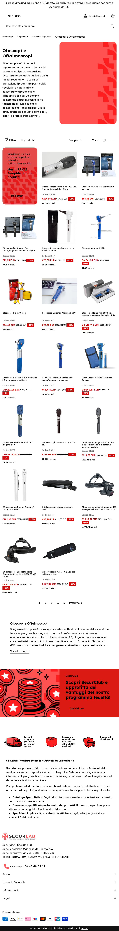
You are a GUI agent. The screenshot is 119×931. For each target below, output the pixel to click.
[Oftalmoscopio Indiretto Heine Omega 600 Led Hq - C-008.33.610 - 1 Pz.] (19, 550)
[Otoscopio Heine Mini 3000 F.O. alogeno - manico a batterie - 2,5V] (99, 291)
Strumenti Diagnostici (41, 36)
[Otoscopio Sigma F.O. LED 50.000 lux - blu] (99, 165)
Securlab (14, 16)
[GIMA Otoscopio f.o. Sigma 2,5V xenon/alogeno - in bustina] (59, 356)
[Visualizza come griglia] (104, 140)
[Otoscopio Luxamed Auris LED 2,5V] (59, 291)
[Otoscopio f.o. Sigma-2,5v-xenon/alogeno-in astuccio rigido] (19, 226)
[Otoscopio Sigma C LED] (99, 226)
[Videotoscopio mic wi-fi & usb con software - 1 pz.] (59, 550)
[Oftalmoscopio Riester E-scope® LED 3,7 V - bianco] (19, 485)
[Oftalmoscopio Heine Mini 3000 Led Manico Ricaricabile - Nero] (59, 165)
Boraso (85, 928)
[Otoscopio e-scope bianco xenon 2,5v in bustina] (59, 226)
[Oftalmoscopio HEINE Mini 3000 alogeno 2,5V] (19, 420)
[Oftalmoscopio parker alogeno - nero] (59, 485)
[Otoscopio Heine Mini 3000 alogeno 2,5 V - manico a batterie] (19, 356)
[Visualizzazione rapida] (72, 154)
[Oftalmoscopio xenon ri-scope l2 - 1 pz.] (59, 420)
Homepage (7, 36)
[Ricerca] (112, 26)
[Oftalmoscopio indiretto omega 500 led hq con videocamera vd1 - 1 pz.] (99, 485)
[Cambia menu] (4, 16)
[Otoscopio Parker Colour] (19, 291)
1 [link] (39, 602)
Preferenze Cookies (11, 912)
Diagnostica (22, 36)
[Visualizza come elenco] (113, 140)
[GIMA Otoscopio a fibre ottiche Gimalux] (99, 356)
